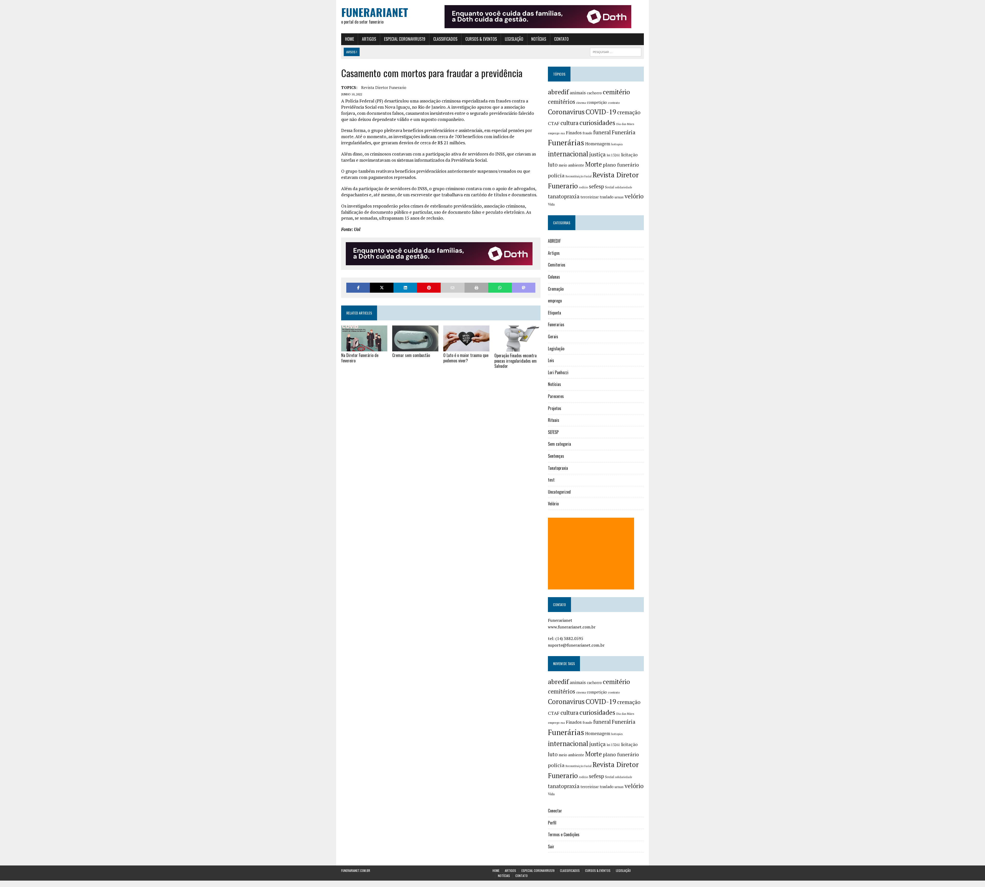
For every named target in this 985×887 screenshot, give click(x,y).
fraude (587, 133)
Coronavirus (566, 111)
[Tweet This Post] (381, 288)
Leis (551, 360)
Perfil (552, 823)
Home (349, 39)
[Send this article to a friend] (452, 288)
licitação (629, 155)
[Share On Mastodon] (523, 288)
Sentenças (556, 456)
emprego (553, 133)
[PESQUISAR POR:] (615, 51)
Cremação (556, 289)
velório (634, 196)
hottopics (617, 144)
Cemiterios (556, 265)
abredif (558, 91)
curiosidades (597, 122)
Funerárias (566, 142)
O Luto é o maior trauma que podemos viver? (465, 358)
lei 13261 (613, 155)
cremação (629, 112)
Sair (551, 846)
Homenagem (597, 144)
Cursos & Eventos (481, 39)
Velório (553, 504)
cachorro (594, 92)
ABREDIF (554, 241)
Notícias (538, 39)
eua (562, 133)
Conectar (555, 811)
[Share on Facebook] (358, 288)
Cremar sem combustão (411, 355)
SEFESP (553, 432)
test (551, 480)
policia (556, 175)
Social (609, 187)
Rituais (553, 420)
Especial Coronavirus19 (404, 39)
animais (578, 93)
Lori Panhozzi (558, 372)
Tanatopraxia (558, 468)
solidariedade (623, 187)
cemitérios (561, 101)
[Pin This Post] (429, 288)
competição (597, 102)
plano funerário (621, 164)
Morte (593, 164)
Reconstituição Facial (579, 176)
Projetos (554, 408)
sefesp (596, 186)
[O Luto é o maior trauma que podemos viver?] (466, 348)
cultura (569, 123)
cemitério (616, 92)
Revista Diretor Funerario (383, 87)
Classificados (445, 39)
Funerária (623, 132)
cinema (581, 103)
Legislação (514, 39)
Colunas (554, 277)
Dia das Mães (625, 124)
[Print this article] (476, 288)
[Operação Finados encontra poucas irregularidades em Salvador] (517, 348)
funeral (602, 132)
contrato (614, 102)
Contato (561, 39)
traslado (607, 197)
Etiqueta (554, 313)
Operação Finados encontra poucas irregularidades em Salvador (515, 360)
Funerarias (556, 324)
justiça (597, 154)
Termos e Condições (563, 834)
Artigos (369, 39)
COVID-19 (601, 111)
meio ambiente (571, 165)
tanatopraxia (563, 196)
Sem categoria (559, 444)
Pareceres (556, 396)
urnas (619, 197)
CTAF (553, 123)
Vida (551, 204)
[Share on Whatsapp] (500, 288)
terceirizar (589, 196)
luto (553, 164)
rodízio (583, 187)
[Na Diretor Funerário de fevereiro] (364, 348)
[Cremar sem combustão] (415, 348)
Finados (574, 133)
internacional (568, 153)
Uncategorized (559, 492)
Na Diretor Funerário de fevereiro (359, 358)
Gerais (553, 336)
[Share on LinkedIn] (405, 288)
